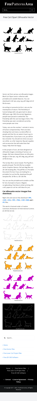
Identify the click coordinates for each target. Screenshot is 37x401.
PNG (18, 200)
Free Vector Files (9, 349)
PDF (13, 200)
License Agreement (19, 379)
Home (6, 345)
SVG (9, 200)
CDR (23, 200)
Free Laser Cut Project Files (13, 353)
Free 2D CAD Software (11, 357)
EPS (30, 198)
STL (4, 202)
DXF (4, 200)
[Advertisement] (18, 73)
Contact (8, 379)
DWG (27, 200)
